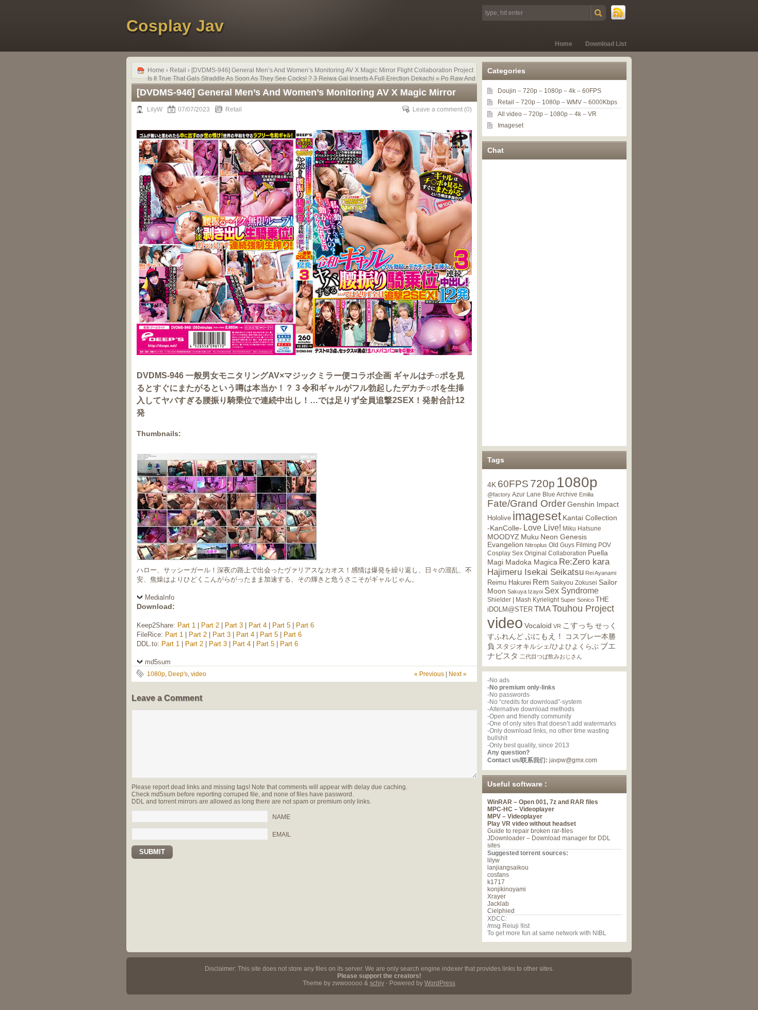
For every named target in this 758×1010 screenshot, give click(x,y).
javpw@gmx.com (573, 760)
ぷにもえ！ (544, 636)
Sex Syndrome (572, 590)
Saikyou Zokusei (574, 582)
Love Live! (542, 527)
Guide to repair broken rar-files (530, 831)
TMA (542, 608)
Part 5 (281, 625)
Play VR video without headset (531, 823)
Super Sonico (577, 600)
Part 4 (258, 625)
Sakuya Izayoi (525, 591)
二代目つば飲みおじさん (551, 656)
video (198, 674)
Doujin (507, 90)
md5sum (158, 662)
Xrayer (496, 896)
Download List (606, 43)
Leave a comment (438, 109)
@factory (498, 494)
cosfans (498, 874)
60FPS (591, 90)
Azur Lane (526, 494)
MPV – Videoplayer (514, 816)
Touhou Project (583, 608)
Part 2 (210, 625)
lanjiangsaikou (508, 867)
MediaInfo (159, 597)
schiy (377, 983)
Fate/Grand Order (526, 503)
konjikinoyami (506, 889)
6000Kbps (602, 102)
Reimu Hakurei (509, 582)
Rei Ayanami (600, 573)
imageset (537, 516)
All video (510, 114)
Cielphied (501, 911)
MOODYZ (503, 537)
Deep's (178, 674)
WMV (574, 102)
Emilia (586, 494)
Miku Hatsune (582, 528)
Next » (458, 674)
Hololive (499, 518)
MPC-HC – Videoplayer (520, 809)
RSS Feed (619, 13)
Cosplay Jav (175, 26)
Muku (530, 537)
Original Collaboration (555, 553)
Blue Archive (560, 494)
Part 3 (234, 625)
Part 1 (186, 625)
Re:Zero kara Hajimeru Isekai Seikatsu (548, 567)
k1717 (496, 882)
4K (491, 484)
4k (572, 90)
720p (530, 90)
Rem (541, 582)
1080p (156, 674)
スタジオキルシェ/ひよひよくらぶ (547, 646)
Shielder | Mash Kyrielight (523, 599)
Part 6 (305, 625)
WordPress (439, 983)
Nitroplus (536, 545)
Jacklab (498, 903)
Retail (178, 70)
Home (563, 43)
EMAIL (281, 834)
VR (592, 114)
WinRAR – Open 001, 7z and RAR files (542, 802)
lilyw (493, 860)
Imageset (510, 125)
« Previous (429, 674)
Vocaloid (538, 625)
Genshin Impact (593, 504)
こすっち (578, 625)
